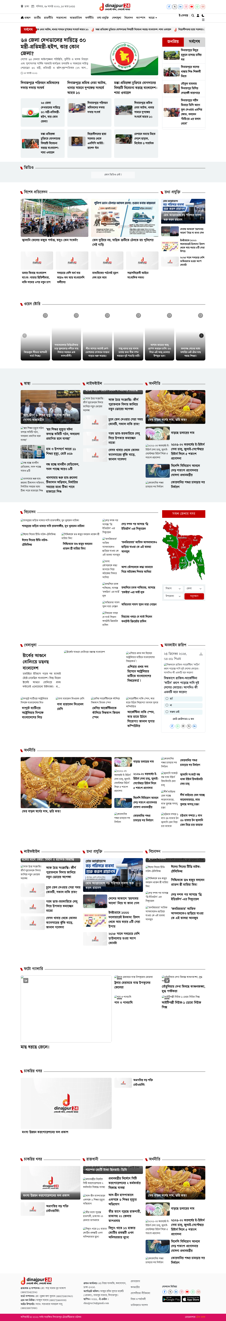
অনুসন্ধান (194, 596)
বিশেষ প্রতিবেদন (35, 192)
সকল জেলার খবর (183, 514)
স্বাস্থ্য (27, 384)
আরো (152, 18)
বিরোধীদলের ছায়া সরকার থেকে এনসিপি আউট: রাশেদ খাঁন (159, 29)
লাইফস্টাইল (94, 384)
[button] (201, 335)
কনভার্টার (135, 1287)
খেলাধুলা (116, 18)
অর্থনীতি (89, 18)
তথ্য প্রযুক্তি (103, 18)
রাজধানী (92, 1160)
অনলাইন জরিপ (175, 645)
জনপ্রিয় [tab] (173, 42)
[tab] (173, 42)
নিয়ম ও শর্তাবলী (138, 1299)
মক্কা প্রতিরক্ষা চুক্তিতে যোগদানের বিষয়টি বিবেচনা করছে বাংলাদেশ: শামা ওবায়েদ (85, 29)
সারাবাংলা (61, 18)
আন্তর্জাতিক (76, 18)
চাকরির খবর (33, 1071)
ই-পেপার (183, 16)
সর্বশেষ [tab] (194, 42)
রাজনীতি (48, 18)
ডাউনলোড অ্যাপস (139, 1305)
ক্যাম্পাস (140, 18)
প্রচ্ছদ (27, 18)
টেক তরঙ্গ (200, 1317)
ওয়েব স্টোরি (32, 304)
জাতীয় (37, 18)
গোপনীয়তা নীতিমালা (140, 1293)
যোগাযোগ (135, 1281)
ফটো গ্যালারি (33, 969)
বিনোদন (128, 18)
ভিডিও (29, 168)
